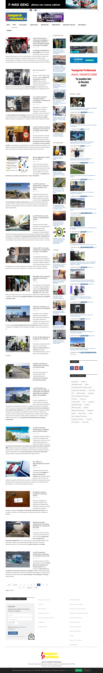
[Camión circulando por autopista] (18, 559)
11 (43, 585)
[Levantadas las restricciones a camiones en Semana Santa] (18, 435)
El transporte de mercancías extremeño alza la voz (83, 244)
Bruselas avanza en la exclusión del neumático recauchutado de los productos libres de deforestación (59, 241)
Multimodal (82, 25)
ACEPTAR (78, 670)
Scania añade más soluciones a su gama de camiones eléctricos (81, 315)
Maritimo (86, 407)
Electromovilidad (81, 393)
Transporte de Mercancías (14, 39)
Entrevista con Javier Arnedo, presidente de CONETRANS (58, 342)
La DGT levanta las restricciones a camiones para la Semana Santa (41, 429)
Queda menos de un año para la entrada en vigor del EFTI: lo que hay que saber (59, 119)
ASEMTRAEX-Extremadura (87, 247)
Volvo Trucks (85, 422)
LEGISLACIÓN (10, 71)
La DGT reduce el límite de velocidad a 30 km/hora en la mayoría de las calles (41, 128)
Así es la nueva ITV (39, 70)
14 (23, 587)
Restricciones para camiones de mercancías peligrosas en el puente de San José (41, 525)
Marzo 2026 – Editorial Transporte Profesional (59, 327)
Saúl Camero (88, 146)
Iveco (84, 402)
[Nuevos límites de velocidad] (18, 104)
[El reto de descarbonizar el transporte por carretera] (18, 344)
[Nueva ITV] (18, 77)
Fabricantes (56, 25)
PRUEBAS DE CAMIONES (86, 213)
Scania (90, 413)
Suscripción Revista (75, 622)
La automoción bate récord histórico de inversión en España (58, 135)
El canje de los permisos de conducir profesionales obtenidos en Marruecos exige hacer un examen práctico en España (83, 263)
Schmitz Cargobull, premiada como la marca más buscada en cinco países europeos (82, 349)
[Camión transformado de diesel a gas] (18, 45)
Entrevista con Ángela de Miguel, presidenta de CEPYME (59, 282)
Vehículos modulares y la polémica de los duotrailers (41, 307)
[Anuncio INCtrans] (67, 17)
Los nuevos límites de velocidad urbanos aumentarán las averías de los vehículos (41, 99)
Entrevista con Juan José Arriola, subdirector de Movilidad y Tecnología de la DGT (59, 266)
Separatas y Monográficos (76, 604)
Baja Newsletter (74, 644)
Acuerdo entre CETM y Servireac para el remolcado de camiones (83, 125)
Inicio (8, 25)
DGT (72, 393)
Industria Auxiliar (69, 25)
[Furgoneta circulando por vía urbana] (18, 223)
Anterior (15, 585)
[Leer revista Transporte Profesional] (83, 78)
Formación (10, 249)
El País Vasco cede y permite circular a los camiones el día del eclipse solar (58, 223)
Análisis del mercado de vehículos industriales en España (82, 176)
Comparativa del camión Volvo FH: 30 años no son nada (83, 209)
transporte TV (41, 622)
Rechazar (87, 670)
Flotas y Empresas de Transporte (80, 396)
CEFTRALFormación (76, 384)
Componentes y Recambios (14, 158)
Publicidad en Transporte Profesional (79, 613)
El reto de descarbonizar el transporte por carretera (41, 338)
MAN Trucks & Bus (76, 407)
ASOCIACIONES (84, 162)
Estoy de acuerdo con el (17, 628)
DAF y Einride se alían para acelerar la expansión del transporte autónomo (59, 102)
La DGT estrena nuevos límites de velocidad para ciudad (41, 217)
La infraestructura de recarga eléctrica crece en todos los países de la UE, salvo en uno (59, 207)
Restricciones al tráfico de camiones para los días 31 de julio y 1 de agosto (58, 190)
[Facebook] (72, 368)
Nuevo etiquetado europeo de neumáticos (41, 158)
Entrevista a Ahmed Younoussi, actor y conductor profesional (58, 297)
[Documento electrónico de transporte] (18, 469)
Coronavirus (92, 390)
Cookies (72, 635)
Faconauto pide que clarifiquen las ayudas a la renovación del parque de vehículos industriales (82, 280)
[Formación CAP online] (18, 255)
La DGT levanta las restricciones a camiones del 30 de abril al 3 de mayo (41, 186)
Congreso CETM (42, 626)
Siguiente (29, 587)
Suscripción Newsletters (76, 617)
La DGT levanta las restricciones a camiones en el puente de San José (41, 554)
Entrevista (83, 231)
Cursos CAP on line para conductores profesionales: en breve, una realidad (41, 249)
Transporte (89, 419)
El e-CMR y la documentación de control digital (41, 463)
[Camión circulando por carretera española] (18, 191)
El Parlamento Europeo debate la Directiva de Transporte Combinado (82, 332)
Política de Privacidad (75, 631)
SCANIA (82, 145)
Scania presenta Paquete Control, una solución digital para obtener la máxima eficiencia (82, 142)
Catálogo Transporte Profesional (78, 609)
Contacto (26, 10)
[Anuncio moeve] (83, 60)
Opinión (9, 30)
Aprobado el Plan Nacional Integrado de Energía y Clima (41, 278)
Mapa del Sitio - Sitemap (76, 640)
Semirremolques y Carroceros (88, 352)
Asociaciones (74, 381)
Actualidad (22, 25)
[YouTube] (76, 368)
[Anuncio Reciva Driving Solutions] (83, 38)
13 (19, 587)
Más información (69, 670)
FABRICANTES (84, 179)
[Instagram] (81, 368)
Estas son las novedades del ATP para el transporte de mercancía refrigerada (59, 85)
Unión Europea (75, 422)
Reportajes (44, 25)
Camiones (83, 381)
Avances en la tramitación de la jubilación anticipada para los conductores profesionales (83, 108)
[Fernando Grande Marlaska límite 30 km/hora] (18, 134)
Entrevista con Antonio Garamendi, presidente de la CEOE (59, 312)
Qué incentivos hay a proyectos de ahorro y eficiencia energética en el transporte (59, 51)
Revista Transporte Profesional (46, 617)
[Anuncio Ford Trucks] (51, 4)
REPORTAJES (10, 338)
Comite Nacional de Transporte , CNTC (81, 387)
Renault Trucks (82, 413)
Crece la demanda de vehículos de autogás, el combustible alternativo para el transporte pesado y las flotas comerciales (41, 41)
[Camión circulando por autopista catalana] (18, 371)
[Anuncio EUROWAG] (83, 49)
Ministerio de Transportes (78, 410)
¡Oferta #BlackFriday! (75, 600)
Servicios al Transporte (77, 419)
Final (36, 587)
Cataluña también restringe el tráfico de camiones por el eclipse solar (59, 174)
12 (47, 585)
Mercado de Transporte (44, 600)
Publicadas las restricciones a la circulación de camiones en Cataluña (82, 192)
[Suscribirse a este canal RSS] (49, 36)
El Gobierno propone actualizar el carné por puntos (40, 493)
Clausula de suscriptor (75, 626)
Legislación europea (76, 404)
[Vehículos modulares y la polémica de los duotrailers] (18, 314)
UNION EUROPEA (84, 335)
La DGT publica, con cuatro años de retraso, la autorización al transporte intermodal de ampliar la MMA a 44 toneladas (41, 391)
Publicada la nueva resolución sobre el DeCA (58, 158)
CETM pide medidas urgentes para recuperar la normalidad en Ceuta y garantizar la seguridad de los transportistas (59, 68)
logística (87, 404)
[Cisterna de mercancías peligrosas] (18, 529)
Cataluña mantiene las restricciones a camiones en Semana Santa (41, 365)
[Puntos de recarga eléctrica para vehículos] (18, 283)
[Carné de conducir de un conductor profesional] (18, 499)
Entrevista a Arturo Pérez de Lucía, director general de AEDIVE (83, 228)
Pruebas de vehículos (43, 613)
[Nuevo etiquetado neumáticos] (18, 164)
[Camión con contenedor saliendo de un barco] (18, 395)
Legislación (33, 25)
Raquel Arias (90, 112)
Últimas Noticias (42, 609)
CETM (14, 25)
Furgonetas (83, 399)
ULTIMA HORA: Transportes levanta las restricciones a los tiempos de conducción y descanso (81, 298)
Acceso (22, 10)
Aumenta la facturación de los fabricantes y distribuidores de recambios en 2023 (81, 159)
